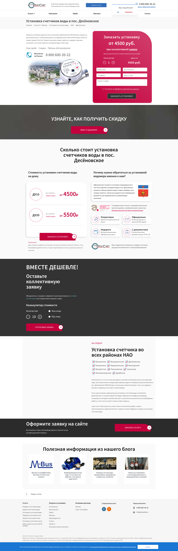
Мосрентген (100, 369)
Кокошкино (100, 365)
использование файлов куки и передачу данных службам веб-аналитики (113, 547)
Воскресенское (117, 361)
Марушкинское (117, 365)
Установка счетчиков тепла (32, 521)
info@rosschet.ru (142, 512)
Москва (78, 507)
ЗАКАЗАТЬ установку (57, 236)
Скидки (42, 48)
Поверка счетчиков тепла (32, 515)
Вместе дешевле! (89, 130)
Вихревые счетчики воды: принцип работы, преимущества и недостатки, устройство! (104, 475)
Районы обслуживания (59, 48)
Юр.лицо (56, 316)
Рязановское (116, 369)
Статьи (51, 521)
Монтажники (53, 510)
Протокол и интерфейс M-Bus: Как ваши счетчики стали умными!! (41, 475)
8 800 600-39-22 (58, 54)
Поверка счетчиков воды (32, 507)
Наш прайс (31, 48)
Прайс (51, 512)
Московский (133, 365)
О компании (53, 507)
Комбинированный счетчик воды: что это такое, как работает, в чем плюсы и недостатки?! (73, 476)
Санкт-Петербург (81, 510)
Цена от (134, 58)
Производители (54, 518)
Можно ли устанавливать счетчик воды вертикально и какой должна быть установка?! (136, 475)
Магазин (52, 515)
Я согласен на (122, 89)
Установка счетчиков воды (32, 512)
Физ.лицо (56, 311)
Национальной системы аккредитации (127, 210)
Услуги (25, 503)
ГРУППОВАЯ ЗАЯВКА (44, 327)
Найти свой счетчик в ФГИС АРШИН (32, 525)
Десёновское (134, 361)
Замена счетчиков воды (31, 510)
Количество (109, 58)
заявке (133, 49)
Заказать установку (122, 96)
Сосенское (131, 369)
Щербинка (120, 373)
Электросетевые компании (58, 527)
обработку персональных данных (127, 89)
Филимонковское (103, 373)
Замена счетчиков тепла (31, 518)
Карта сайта (39, 536)
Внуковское (100, 361)
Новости (52, 524)
